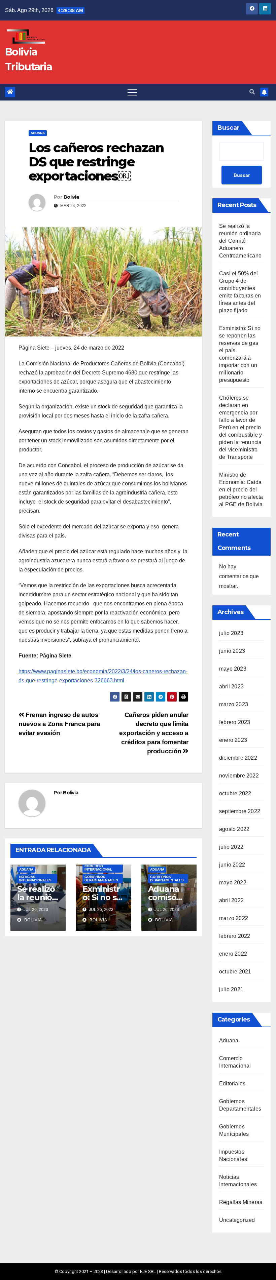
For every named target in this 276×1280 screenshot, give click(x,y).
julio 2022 (231, 847)
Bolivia (71, 197)
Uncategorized (237, 1220)
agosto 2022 (234, 829)
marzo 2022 (233, 918)
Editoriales (232, 1083)
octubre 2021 (235, 971)
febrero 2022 (234, 936)
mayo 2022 (232, 882)
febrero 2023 (234, 722)
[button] (252, 92)
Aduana (38, 133)
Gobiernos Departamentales (101, 878)
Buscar (228, 127)
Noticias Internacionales (35, 878)
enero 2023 (233, 740)
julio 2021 (231, 989)
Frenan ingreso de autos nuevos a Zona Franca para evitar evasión (59, 723)
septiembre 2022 (239, 811)
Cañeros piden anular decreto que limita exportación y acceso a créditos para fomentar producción (153, 733)
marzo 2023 (233, 704)
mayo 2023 (232, 669)
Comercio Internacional (98, 867)
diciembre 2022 (238, 758)
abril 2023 (231, 686)
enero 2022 (233, 954)
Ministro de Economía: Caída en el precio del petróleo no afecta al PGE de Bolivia (241, 489)
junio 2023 (232, 651)
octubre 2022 (235, 793)
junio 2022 (232, 865)
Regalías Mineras (240, 1202)
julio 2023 (231, 633)
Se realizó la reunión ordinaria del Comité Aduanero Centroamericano (240, 240)
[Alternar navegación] (132, 92)
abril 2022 (231, 900)
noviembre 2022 (239, 775)
